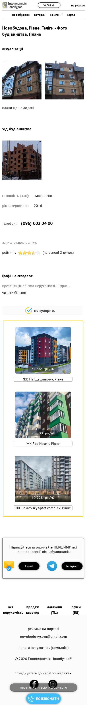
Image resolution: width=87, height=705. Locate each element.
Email (29, 566)
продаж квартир (32, 610)
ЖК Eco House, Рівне (43, 443)
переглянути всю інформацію (43, 687)
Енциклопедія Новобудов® (50, 658)
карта (71, 15)
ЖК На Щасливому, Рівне (43, 379)
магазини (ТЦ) (54, 610)
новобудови (21, 15)
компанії (56, 15)
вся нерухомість (13, 610)
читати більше (14, 293)
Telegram (72, 566)
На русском (78, 5)
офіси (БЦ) (76, 610)
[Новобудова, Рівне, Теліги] (21, 80)
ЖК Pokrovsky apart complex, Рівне (43, 508)
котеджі (40, 15)
